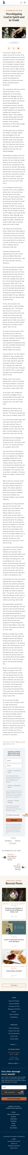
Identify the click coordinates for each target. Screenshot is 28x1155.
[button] (24, 2)
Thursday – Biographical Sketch (14, 786)
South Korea (13, 1119)
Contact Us (14, 1143)
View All (13, 1044)
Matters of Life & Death (10, 904)
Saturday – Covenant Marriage (13, 801)
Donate (14, 1139)
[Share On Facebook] (9, 48)
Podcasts (14, 937)
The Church (12, 843)
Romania (13, 1116)
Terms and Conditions (14, 1145)
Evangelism (8, 841)
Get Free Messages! (14, 1099)
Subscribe (14, 820)
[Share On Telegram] (18, 48)
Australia (13, 1125)
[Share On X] (14, 48)
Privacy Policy (14, 1148)
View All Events (13, 1063)
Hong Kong (13, 1121)
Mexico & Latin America (13, 1114)
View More (14, 985)
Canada (13, 1112)
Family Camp (14, 1057)
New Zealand (13, 1128)
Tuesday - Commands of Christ (14, 771)
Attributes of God (14, 11)
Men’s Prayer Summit (14, 1052)
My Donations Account (14, 1141)
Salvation (18, 841)
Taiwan (13, 1123)
